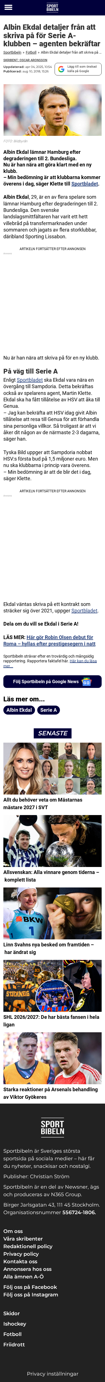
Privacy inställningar (52, 1374)
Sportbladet (84, 184)
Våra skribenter (23, 1239)
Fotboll (31, 52)
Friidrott (14, 1345)
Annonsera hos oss (27, 1269)
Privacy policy (21, 1254)
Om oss (13, 1231)
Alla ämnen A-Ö (23, 1277)
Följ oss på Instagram (30, 1295)
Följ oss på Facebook (30, 1287)
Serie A (48, 710)
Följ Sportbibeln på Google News (46, 681)
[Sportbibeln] (52, 8)
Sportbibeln (12, 52)
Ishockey (14, 1324)
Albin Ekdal (19, 710)
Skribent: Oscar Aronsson (25, 60)
